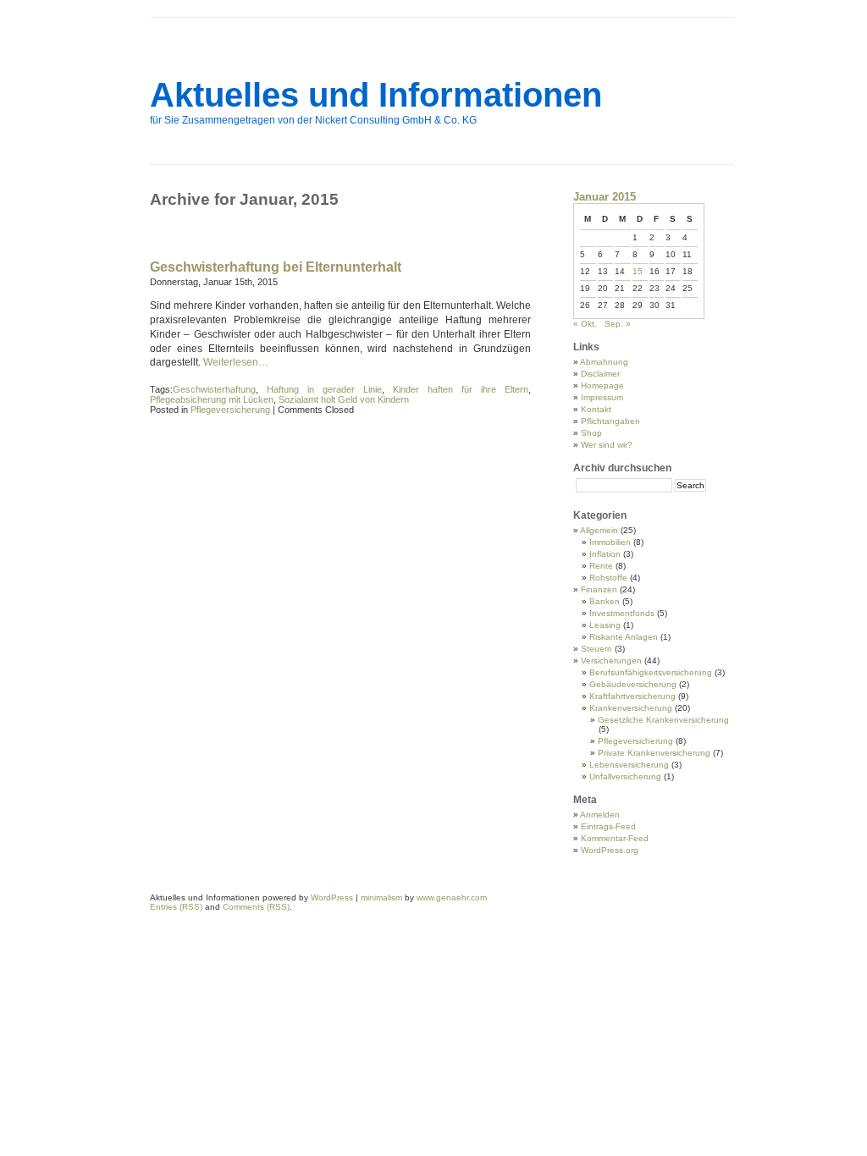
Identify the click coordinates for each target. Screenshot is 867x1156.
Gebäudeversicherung (632, 684)
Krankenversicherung (630, 708)
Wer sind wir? (606, 444)
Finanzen (599, 589)
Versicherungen (611, 660)
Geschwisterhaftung (214, 389)
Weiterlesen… (235, 362)
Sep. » (618, 323)
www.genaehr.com (452, 897)
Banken (604, 601)
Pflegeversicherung (230, 410)
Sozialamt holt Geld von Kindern (344, 399)
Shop (591, 433)
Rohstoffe (608, 577)
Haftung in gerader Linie (324, 389)
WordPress (332, 897)
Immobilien (610, 542)
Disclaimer (600, 373)
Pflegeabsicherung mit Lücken (211, 399)
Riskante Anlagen (623, 636)
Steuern (596, 648)
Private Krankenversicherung (654, 752)
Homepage (602, 385)
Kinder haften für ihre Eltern (460, 389)
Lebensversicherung (629, 764)
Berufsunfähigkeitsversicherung (650, 672)
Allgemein (599, 530)
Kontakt (596, 409)
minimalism (381, 897)
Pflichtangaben (610, 421)
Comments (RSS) (256, 906)
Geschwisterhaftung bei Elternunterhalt (275, 267)
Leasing (605, 625)
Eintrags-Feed (608, 826)
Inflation (605, 554)
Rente (601, 565)
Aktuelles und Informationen (376, 94)
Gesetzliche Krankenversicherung (663, 719)
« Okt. (585, 323)
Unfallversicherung (625, 776)
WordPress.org (609, 850)
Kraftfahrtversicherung (632, 696)
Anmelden (600, 814)
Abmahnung (604, 361)
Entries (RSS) (176, 906)
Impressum (602, 397)
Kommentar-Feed (615, 838)
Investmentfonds (621, 613)
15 (637, 271)
